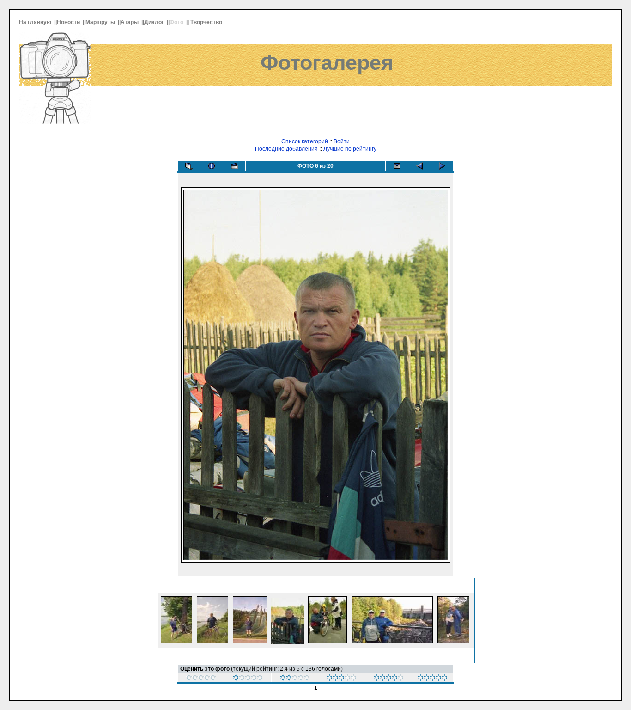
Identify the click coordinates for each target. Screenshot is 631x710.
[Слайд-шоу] (234, 166)
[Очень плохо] (248, 679)
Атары (130, 22)
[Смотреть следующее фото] (442, 166)
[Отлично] (433, 679)
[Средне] (342, 679)
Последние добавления (286, 149)
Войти (342, 141)
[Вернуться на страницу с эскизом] (189, 166)
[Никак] (201, 679)
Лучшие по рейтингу (349, 149)
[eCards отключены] (397, 166)
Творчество (207, 22)
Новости (69, 22)
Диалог (154, 22)
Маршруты (100, 22)
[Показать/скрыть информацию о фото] (211, 166)
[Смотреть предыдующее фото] (419, 166)
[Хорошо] (389, 679)
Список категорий (304, 141)
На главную (36, 22)
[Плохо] (295, 679)
